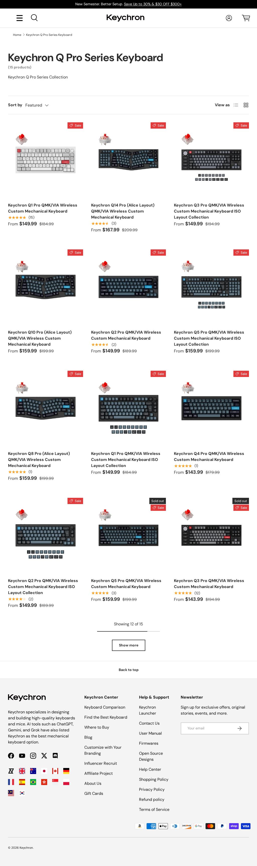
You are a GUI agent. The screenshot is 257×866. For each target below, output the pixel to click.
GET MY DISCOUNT (74, 475)
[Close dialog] (220, 375)
